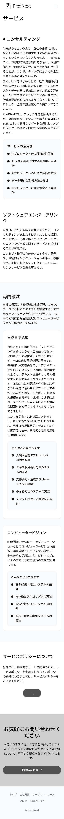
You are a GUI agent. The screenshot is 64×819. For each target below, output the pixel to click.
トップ (13, 794)
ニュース (50, 794)
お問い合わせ (37, 800)
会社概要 (25, 794)
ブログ (23, 800)
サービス (37, 794)
